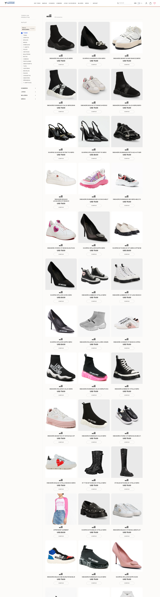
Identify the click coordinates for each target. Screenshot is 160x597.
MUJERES (80, 3)
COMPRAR (61, 64)
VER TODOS (37, 3)
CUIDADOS (52, 3)
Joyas (28, 92)
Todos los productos (25, 16)
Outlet (24, 22)
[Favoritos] (154, 3)
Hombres (28, 88)
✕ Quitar (32, 28)
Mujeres (28, 95)
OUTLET (95, 3)
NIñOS (87, 3)
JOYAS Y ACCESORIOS (70, 3)
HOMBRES (59, 3)
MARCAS (44, 3)
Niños (28, 99)
